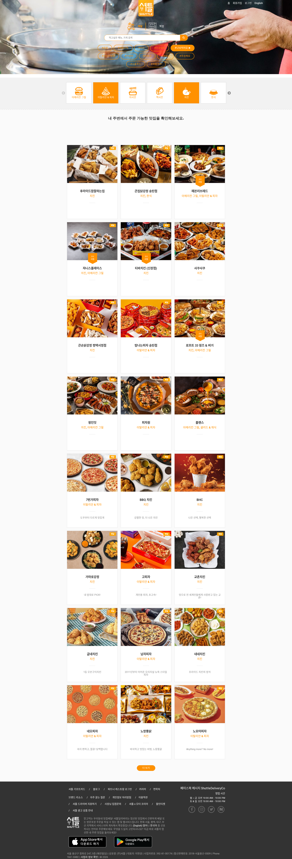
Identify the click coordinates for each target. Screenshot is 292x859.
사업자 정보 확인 (89, 857)
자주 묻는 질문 (97, 797)
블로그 (96, 789)
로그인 (248, 3)
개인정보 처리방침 (121, 797)
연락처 (156, 789)
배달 (140, 26)
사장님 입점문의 (113, 804)
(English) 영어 (140, 825)
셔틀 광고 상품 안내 (83, 810)
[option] (79, 92)
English (259, 3)
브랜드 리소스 (76, 797)
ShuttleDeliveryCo (213, 788)
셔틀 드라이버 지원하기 (85, 804)
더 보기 (146, 767)
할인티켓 (160, 804)
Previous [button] (63, 92)
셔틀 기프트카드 (77, 789)
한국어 (153, 825)
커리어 (142, 789)
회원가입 (237, 3)
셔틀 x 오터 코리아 (138, 804)
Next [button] (228, 92)
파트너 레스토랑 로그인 (120, 789)
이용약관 (143, 797)
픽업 (161, 26)
